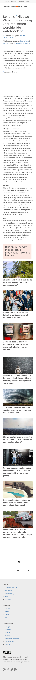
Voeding (7, 635)
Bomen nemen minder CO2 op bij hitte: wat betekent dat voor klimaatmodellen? (17, 282)
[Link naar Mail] (28, 570)
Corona (7, 644)
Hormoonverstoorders (12, 638)
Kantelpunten (9, 641)
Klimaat (7, 633)
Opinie (7, 614)
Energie (7, 627)
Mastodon (8, 599)
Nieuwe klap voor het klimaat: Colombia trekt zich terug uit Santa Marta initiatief (16, 315)
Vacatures (21, 1)
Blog (6, 596)
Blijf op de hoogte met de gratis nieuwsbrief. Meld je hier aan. (17, 251)
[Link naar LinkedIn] (18, 570)
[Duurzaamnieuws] (15, 6)
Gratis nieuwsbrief (11, 588)
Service (7, 1)
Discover (5, 43)
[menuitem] (7, 1)
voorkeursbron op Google (21, 43)
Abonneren (8, 591)
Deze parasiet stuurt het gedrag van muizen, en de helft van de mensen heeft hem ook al (16, 502)
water (12, 37)
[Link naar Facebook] (8, 570)
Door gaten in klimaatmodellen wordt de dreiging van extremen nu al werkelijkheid (17, 410)
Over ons (13, 1)
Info (6, 617)
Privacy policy (9, 594)
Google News (24, 41)
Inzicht (7, 612)
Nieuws (7, 609)
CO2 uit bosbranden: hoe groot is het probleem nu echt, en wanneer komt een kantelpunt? (18, 439)
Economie (8, 630)
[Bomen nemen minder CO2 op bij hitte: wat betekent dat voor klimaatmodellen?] (18, 269)
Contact (28, 1)
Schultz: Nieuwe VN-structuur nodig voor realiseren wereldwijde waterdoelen (17, 24)
